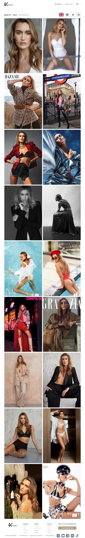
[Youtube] (63, 535)
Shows (35, 526)
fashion (24, 14)
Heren (24, 528)
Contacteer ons (67, 528)
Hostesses (36, 532)
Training (49, 530)
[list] (59, 3)
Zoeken (25, 532)
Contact (49, 532)
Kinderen (25, 530)
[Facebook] (67, 535)
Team (48, 528)
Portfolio (49, 526)
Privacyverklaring (49, 535)
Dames (25, 526)
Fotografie (36, 530)
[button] (67, 15)
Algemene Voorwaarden (36, 535)
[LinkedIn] (72, 535)
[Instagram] (58, 535)
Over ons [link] (68, 4)
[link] (78, 4)
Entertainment (37, 528)
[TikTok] (77, 535)
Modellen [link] (58, 4)
